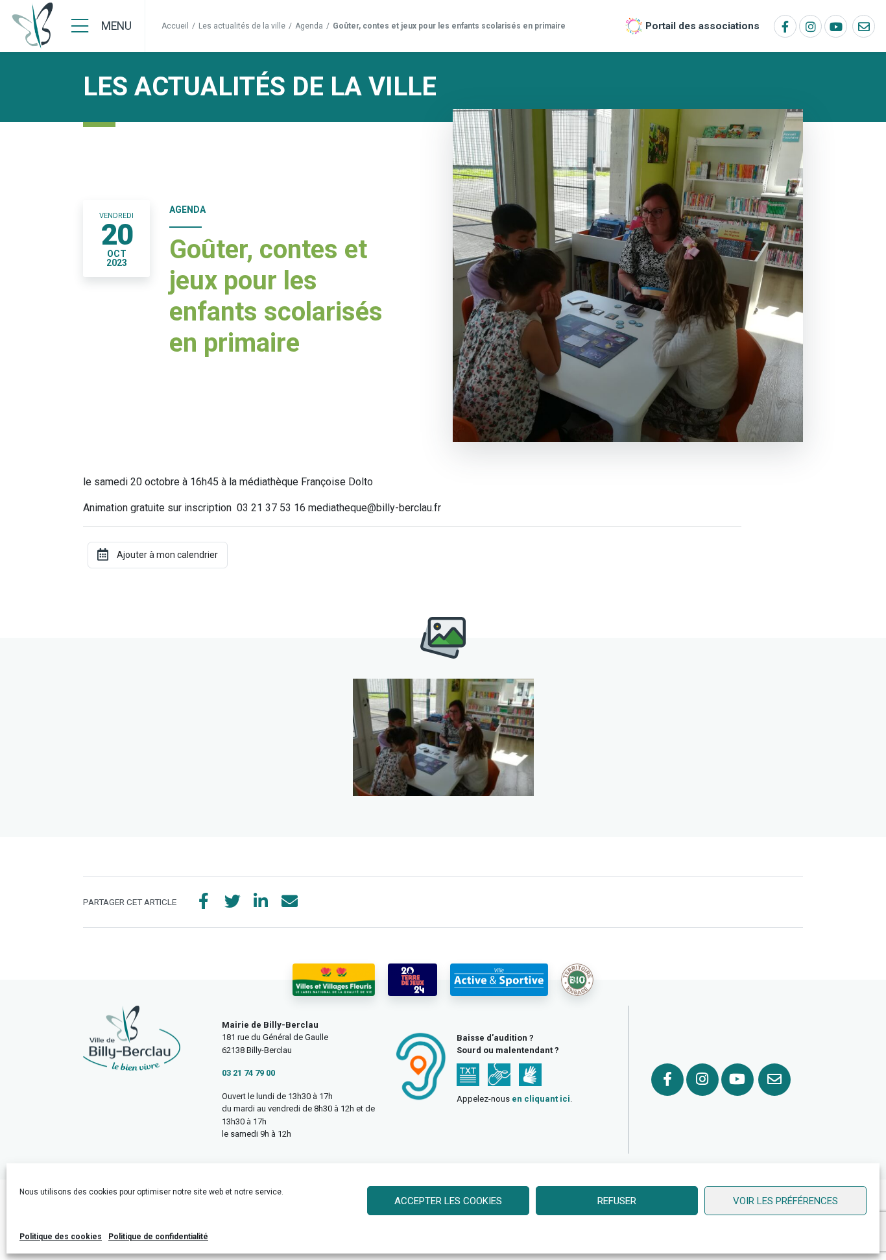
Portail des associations (702, 26)
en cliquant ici (541, 1099)
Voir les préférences (785, 1201)
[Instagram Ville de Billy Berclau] (810, 26)
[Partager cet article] (289, 902)
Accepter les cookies (448, 1201)
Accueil (175, 25)
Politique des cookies (60, 1236)
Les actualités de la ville (241, 25)
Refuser (616, 1201)
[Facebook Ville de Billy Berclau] (785, 26)
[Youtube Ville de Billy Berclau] (835, 26)
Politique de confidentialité (158, 1236)
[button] (443, 737)
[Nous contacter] (863, 26)
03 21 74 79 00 (248, 1073)
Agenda (309, 25)
